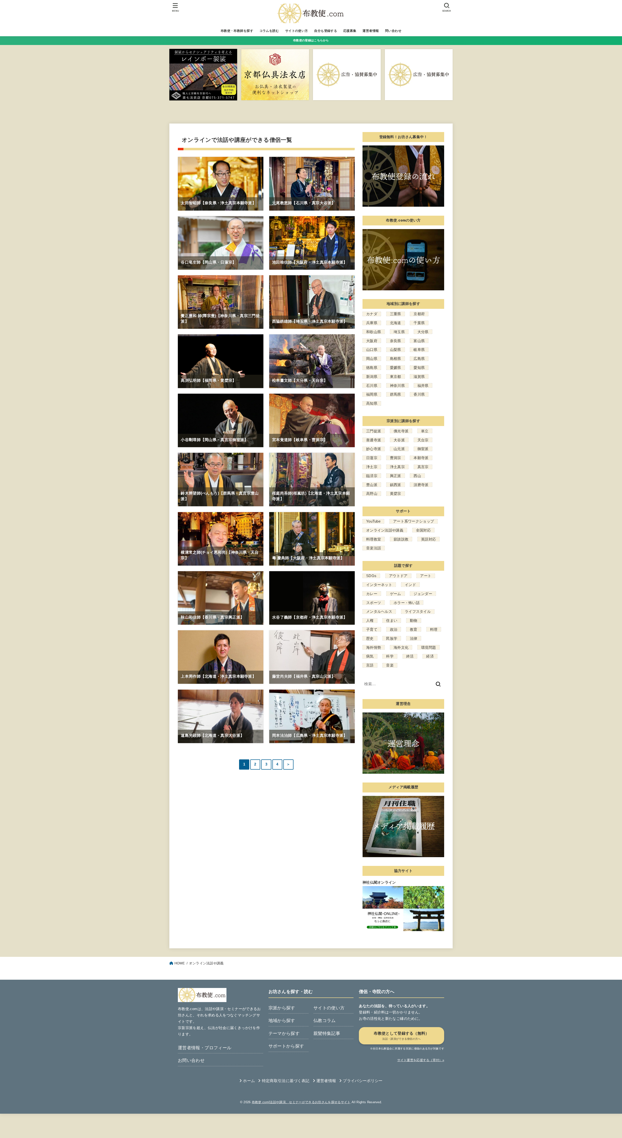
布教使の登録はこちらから (311, 40)
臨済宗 (371, 476)
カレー (371, 594)
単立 (425, 431)
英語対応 (428, 539)
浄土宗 (371, 467)
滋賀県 (419, 376)
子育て (371, 629)
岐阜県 (419, 349)
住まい (391, 620)
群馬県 (395, 394)
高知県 (371, 403)
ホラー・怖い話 (407, 603)
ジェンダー (423, 594)
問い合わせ (393, 31)
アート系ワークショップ (413, 521)
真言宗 (423, 467)
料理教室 (373, 539)
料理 (434, 629)
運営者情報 (371, 31)
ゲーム (395, 594)
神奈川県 (397, 385)
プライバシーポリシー (362, 1081)
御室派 (423, 449)
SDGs (371, 576)
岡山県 (371, 358)
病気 (370, 656)
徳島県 (371, 367)
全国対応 (423, 530)
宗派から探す (281, 1007)
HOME (179, 963)
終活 (410, 656)
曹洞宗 (395, 458)
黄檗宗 (395, 493)
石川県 (371, 385)
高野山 (371, 493)
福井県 (423, 385)
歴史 (370, 638)
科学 (390, 656)
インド (410, 585)
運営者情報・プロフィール (204, 1047)
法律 (413, 638)
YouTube (373, 521)
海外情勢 (373, 647)
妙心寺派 (373, 449)
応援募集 (349, 31)
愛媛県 (395, 367)
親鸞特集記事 (326, 1033)
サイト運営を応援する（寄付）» (420, 1060)
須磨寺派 (421, 485)
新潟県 (371, 376)
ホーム (249, 1081)
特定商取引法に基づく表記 (285, 1081)
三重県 (395, 314)
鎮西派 (395, 485)
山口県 (371, 349)
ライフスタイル (418, 611)
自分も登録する (325, 31)
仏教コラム (324, 1020)
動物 (413, 620)
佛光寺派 (401, 431)
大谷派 (399, 440)
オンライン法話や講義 (384, 530)
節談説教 (401, 539)
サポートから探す (286, 1046)
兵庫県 (371, 323)
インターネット (379, 585)
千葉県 (419, 323)
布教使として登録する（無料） (401, 1035)
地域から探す (281, 1020)
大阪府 (371, 341)
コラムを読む (269, 31)
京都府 (419, 314)
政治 (393, 629)
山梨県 (395, 349)
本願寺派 (421, 458)
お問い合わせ (191, 1060)
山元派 (399, 449)
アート (425, 576)
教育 (413, 629)
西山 (417, 476)
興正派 (395, 476)
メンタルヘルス (379, 611)
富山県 (419, 341)
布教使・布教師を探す (237, 31)
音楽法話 (373, 548)
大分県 (423, 332)
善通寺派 (373, 440)
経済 (430, 656)
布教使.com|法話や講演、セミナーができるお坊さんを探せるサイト (301, 1102)
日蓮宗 (371, 458)
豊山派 (371, 485)
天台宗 (423, 440)
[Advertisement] (266, 1125)
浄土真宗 (397, 467)
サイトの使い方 (296, 31)
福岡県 (371, 394)
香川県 (419, 394)
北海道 (395, 323)
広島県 (419, 358)
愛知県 (419, 367)
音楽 (390, 665)
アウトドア (398, 576)
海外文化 (401, 647)
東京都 (395, 376)
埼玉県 (399, 332)
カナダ (371, 314)
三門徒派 (373, 431)
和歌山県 (373, 332)
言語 (370, 665)
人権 (370, 620)
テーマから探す (284, 1033)
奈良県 (395, 341)
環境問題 (428, 647)
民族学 (391, 638)
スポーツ (373, 603)
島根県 (395, 358)
